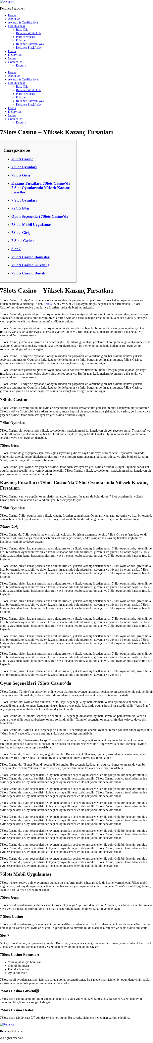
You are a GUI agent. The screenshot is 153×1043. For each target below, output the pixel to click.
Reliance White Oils (28, 33)
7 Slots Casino (22, 241)
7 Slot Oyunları (24, 167)
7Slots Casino (22, 159)
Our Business (16, 26)
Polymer (21, 40)
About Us (14, 19)
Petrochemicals (25, 36)
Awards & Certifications (23, 22)
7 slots (48, 304)
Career (12, 58)
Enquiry (21, 65)
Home (12, 15)
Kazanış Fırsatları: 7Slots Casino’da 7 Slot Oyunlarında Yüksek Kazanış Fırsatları (40, 187)
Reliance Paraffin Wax (30, 44)
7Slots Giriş (20, 175)
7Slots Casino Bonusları (30, 257)
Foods (12, 51)
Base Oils (22, 29)
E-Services (15, 54)
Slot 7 (16, 249)
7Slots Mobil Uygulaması (31, 224)
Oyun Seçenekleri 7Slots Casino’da (39, 216)
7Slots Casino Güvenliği (30, 265)
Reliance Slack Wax (28, 47)
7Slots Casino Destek (28, 273)
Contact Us (15, 62)
